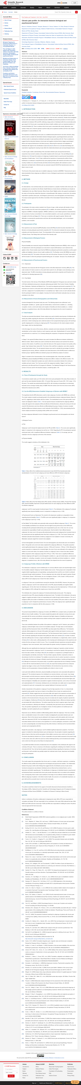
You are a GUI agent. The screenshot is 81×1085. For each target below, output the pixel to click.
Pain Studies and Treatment (29, 17)
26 (70, 267)
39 (38, 700)
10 (48, 145)
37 (33, 683)
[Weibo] (16, 258)
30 (41, 346)
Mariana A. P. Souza (48, 26)
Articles (13, 7)
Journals (23, 7)
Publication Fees (8, 31)
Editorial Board (8, 28)
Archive (6, 25)
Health (6, 196)
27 (71, 286)
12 (22, 881)
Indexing (6, 33)
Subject (24, 1069)
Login (74, 2)
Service (51, 1064)
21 (39, 216)
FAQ (5, 107)
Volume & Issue (53, 1075)
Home (5, 7)
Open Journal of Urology (11, 233)
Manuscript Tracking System (56, 1066)
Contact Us (6, 104)
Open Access (70, 1066)
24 (51, 252)
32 (22, 994)
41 (22, 1042)
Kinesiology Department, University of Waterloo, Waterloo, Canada (38, 42)
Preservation (70, 1071)
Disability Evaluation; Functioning (30, 92)
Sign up (34, 1083)
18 (34, 162)
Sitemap (25, 1073)
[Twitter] (4, 258)
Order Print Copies (53, 1069)
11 (22, 876)
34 (45, 652)
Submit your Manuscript (45, 1083)
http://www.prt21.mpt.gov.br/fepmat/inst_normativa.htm (39, 938)
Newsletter (6, 98)
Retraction (70, 1073)
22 (56, 227)
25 (31, 254)
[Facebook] (8, 258)
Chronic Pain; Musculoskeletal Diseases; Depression (52, 92)
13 (52, 145)
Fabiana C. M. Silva (58, 26)
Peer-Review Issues (41, 1073)
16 (30, 156)
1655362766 (9, 272)
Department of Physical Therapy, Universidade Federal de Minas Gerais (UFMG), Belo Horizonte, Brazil (48, 33)
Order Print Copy (8, 101)
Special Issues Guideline (10, 92)
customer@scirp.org (11, 267)
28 (53, 318)
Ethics (37, 1066)
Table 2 (58, 428)
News (40, 7)
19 (48, 162)
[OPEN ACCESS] (62, 2)
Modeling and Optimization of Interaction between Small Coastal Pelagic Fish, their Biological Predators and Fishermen (10, 61)
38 (52, 695)
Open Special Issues (9, 86)
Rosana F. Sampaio (37, 26)
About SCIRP (40, 1064)
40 (22, 1038)
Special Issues (39, 1077)
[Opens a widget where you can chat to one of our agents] (75, 1082)
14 (61, 145)
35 (48, 663)
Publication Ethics (71, 1069)
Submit (66, 7)
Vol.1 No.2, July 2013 (42, 17)
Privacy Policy (70, 1075)
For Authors (39, 1071)
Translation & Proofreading (55, 1071)
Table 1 (40, 401)
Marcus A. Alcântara (27, 26)
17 (39, 158)
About (48, 7)
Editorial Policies (40, 1069)
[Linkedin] (12, 258)
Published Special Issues (10, 89)
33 (27, 640)
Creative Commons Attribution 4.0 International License (52, 1057)
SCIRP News (58, 1083)
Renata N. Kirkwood (69, 26)
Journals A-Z (26, 1066)
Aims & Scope (7, 20)
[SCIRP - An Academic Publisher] (13, 2)
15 (70, 153)
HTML (42, 48)
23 (50, 230)
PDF (39, 48)
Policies (70, 1064)
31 (22, 987)
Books (32, 7)
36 (74, 676)
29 (48, 323)
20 (47, 209)
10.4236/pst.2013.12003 (31, 48)
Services (57, 7)
